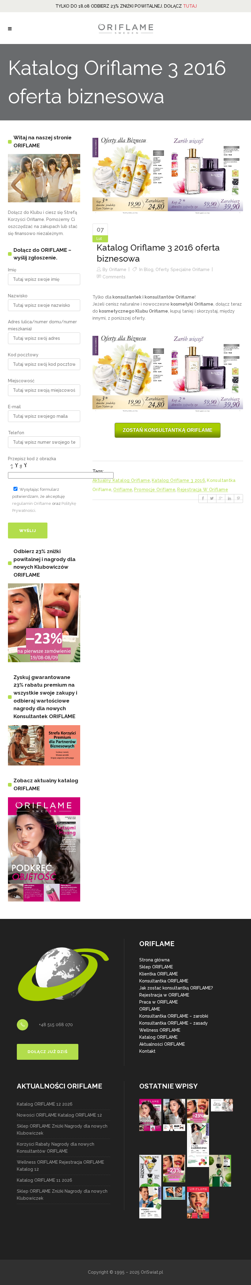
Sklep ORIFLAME (156, 966)
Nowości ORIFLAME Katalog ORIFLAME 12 (59, 1115)
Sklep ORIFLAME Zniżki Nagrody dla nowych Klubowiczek (62, 1130)
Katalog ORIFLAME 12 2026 (45, 1104)
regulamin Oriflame (31, 503)
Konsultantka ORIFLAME (163, 980)
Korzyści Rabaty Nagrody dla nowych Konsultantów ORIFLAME (55, 1148)
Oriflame (117, 269)
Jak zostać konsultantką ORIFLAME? (176, 988)
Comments (114, 276)
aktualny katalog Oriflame (121, 480)
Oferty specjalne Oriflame (182, 269)
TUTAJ (190, 6)
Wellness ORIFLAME (159, 1030)
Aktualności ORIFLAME (162, 1044)
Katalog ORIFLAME (158, 1037)
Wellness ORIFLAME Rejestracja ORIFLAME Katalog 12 (60, 1166)
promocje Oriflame (154, 489)
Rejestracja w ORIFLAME (164, 995)
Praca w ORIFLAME (158, 1002)
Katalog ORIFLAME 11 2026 (44, 1180)
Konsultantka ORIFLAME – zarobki (173, 1016)
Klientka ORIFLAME (158, 973)
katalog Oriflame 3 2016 (178, 480)
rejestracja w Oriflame (202, 489)
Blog (148, 269)
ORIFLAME (149, 1009)
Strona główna (154, 959)
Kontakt (147, 1051)
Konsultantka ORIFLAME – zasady (173, 1023)
